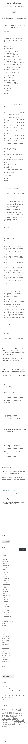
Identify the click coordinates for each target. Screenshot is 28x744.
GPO (5, 608)
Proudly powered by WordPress (8, 741)
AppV (5, 599)
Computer (4, 561)
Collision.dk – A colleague (7, 636)
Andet (14, 477)
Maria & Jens (5, 657)
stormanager (14, 481)
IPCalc (3, 650)
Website (4, 535)
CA (4, 603)
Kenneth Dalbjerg (14, 3)
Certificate (5, 565)
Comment (5, 505)
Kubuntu (6, 580)
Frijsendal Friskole (6, 638)
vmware (5, 591)
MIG (3, 623)
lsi (18, 479)
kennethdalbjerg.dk (6, 621)
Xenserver (9, 479)
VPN (4, 593)
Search (3, 547)
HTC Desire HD (5, 648)
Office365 (6, 614)
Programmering (6, 586)
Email (4, 529)
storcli (3, 481)
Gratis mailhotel (5, 640)
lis (17, 479)
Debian (5, 578)
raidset (23, 479)
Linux (22, 477)
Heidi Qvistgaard (6, 644)
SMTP (3, 663)
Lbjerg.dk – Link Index (7, 655)
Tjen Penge (4, 666)
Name (4, 523)
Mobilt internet (5, 659)
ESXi (20, 477)
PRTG (4, 589)
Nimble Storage (6, 584)
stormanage (8, 481)
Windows (4, 479)
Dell (17, 477)
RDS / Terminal (7, 618)
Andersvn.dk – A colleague (8, 635)
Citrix (5, 604)
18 (16, 694)
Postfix (5, 582)
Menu (14, 12)
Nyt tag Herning (5, 661)
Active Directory (7, 597)
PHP (5, 587)
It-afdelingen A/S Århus (7, 651)
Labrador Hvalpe (6, 653)
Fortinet (5, 572)
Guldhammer (5, 642)
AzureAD (6, 601)
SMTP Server (5, 665)
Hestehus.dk (5, 646)
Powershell (6, 616)
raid (21, 479)
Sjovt (3, 625)
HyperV (5, 610)
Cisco (4, 567)
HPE (4, 574)
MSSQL (5, 612)
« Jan (3, 699)
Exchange (6, 606)
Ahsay (4, 563)
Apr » (23, 699)
